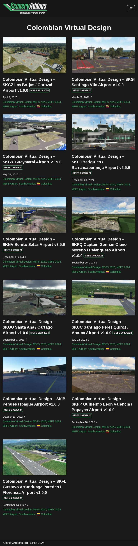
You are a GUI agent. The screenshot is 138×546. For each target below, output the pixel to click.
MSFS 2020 (39, 102)
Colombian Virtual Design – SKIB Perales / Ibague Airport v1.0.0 (34, 404)
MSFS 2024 (54, 102)
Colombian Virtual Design (17, 102)
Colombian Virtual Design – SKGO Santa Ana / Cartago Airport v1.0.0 (29, 327)
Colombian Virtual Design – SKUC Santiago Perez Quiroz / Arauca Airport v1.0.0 (102, 327)
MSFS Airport (10, 106)
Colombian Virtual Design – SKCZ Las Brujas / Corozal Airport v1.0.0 (29, 85)
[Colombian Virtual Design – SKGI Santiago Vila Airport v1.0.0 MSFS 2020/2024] (103, 55)
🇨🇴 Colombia (44, 106)
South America (27, 106)
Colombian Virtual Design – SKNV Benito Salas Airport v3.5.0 (34, 244)
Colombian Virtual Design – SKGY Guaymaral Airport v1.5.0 (32, 161)
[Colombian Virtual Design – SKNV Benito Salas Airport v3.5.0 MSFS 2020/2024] (34, 215)
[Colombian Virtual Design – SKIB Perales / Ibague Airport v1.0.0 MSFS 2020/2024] (34, 374)
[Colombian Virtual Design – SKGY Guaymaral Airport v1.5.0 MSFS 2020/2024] (34, 132)
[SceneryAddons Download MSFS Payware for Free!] (25, 8)
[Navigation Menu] (131, 8)
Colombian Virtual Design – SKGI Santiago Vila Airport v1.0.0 (103, 84)
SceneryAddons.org (15, 542)
